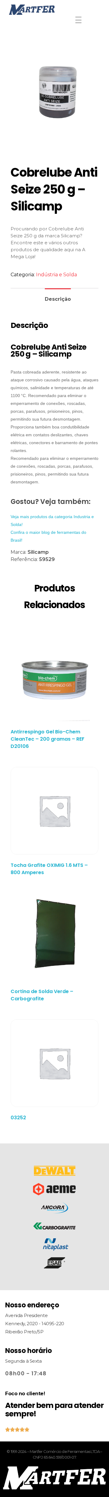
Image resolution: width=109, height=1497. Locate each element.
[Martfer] (54, 10)
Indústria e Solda (56, 274)
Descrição (58, 299)
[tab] (58, 296)
